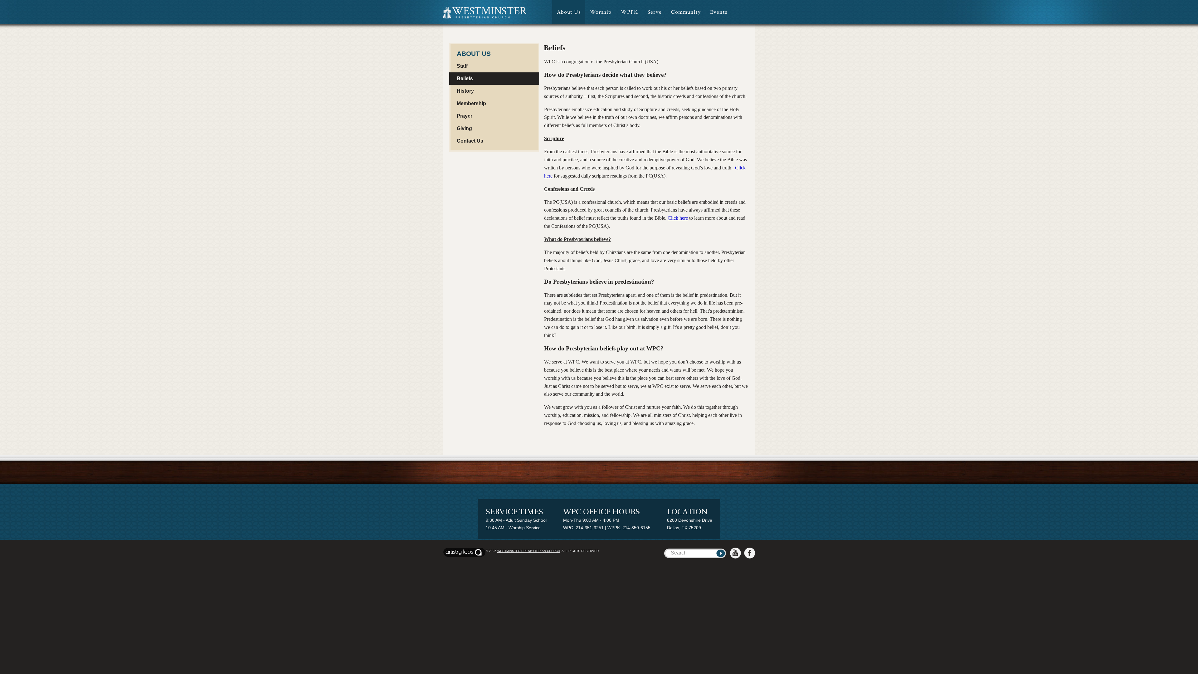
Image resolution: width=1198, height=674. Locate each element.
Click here (678, 218)
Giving (464, 128)
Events (718, 12)
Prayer (464, 116)
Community (686, 12)
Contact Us (470, 141)
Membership (471, 103)
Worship (600, 12)
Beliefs (465, 78)
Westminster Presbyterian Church (528, 551)
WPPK (629, 12)
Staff (462, 66)
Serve (654, 12)
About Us (569, 12)
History (465, 91)
